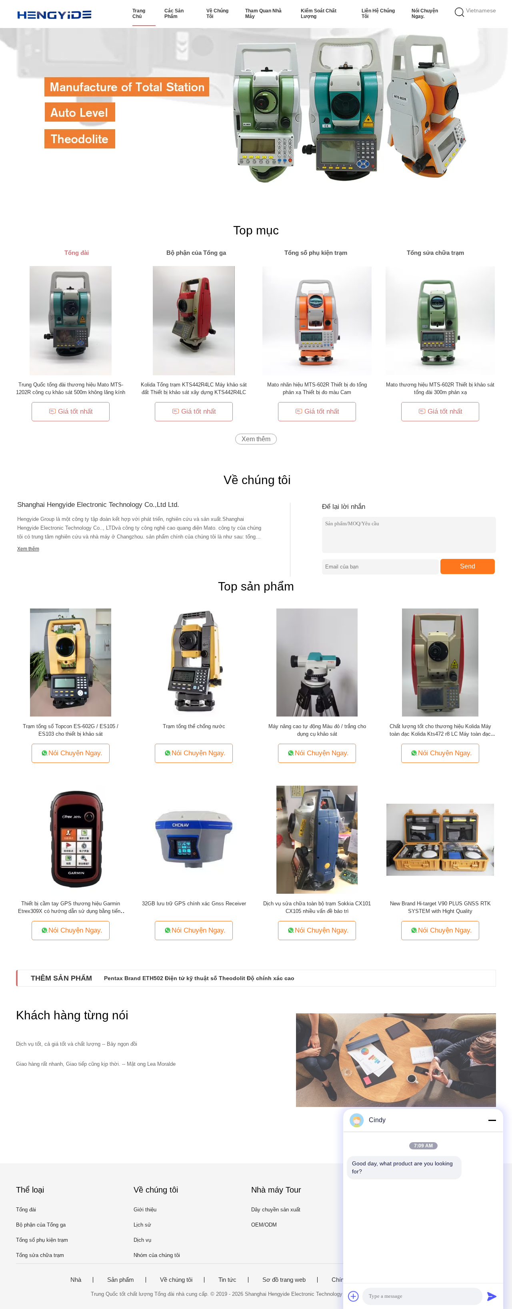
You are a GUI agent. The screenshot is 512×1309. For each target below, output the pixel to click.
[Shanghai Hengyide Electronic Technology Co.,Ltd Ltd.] (55, 14)
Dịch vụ (142, 1240)
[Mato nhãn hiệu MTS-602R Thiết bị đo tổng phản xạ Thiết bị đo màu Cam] (317, 320)
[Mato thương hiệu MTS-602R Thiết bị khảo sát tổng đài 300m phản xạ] (440, 320)
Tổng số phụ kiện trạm (42, 1240)
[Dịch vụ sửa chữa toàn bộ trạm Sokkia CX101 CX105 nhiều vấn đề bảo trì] (317, 839)
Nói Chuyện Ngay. (425, 13)
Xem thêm (256, 439)
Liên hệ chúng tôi (378, 13)
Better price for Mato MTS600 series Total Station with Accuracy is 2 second (207, 978)
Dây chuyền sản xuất (275, 1210)
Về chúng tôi (217, 13)
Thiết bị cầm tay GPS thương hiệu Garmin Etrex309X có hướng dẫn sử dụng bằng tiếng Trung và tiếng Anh (70, 911)
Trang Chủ (138, 13)
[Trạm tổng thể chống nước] (194, 662)
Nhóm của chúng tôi (157, 1255)
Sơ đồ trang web (284, 1280)
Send (467, 566)
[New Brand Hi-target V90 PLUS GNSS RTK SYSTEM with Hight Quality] (440, 839)
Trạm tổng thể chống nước (194, 726)
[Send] (492, 1296)
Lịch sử (142, 1225)
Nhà (75, 1280)
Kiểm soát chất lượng (318, 13)
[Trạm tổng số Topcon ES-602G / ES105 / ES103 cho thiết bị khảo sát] (70, 662)
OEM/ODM (264, 1225)
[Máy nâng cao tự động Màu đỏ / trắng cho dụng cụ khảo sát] (317, 662)
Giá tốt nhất (75, 411)
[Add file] (353, 1296)
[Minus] (492, 1120)
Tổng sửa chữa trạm (40, 1255)
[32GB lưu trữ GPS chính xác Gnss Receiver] (194, 839)
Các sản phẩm (174, 13)
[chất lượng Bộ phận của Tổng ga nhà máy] (256, 108)
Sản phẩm (120, 1280)
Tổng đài (26, 1210)
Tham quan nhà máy (263, 13)
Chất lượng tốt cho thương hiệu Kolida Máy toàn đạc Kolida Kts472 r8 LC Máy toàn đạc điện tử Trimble (440, 734)
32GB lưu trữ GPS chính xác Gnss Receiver (194, 904)
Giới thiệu (145, 1210)
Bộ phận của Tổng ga (41, 1225)
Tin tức (227, 1280)
